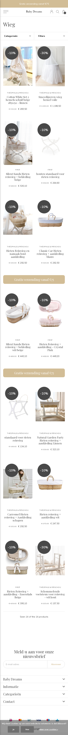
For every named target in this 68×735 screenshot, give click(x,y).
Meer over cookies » (48, 729)
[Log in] (51, 11)
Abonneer (56, 664)
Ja (13, 729)
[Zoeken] (57, 11)
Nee (27, 729)
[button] (6, 11)
